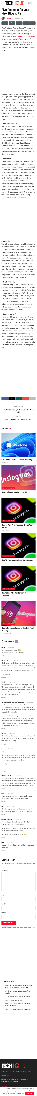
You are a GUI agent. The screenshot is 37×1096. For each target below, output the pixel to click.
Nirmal (9, 18)
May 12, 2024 (5, 495)
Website (3, 913)
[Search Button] (35, 3)
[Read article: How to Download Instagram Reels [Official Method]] (18, 613)
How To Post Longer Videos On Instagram (17, 560)
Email (3, 904)
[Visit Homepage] (14, 3)
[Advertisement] (18, 72)
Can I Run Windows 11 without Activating (16, 459)
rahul (3, 647)
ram (2, 806)
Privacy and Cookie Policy (16, 1093)
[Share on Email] (25, 23)
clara (3, 793)
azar (2, 842)
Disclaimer (15, 1081)
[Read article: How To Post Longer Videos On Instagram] (18, 545)
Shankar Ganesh (6, 819)
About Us (3, 1079)
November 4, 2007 (19, 18)
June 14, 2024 (5, 462)
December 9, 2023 (6, 598)
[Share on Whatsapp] (19, 23)
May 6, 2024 (5, 562)
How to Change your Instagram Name (15, 492)
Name (3, 895)
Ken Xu (3, 733)
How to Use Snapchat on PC (13, 1000)
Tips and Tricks (8, 455)
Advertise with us (13, 1079)
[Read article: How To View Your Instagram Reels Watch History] (18, 510)
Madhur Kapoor (6, 775)
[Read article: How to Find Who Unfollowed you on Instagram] (18, 578)
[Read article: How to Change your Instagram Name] (18, 477)
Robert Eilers (5, 660)
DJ (2, 748)
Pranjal (3, 682)
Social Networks (9, 488)
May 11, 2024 (5, 530)
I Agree (29, 1093)
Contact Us (23, 1079)
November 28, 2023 (7, 633)
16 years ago (10, 842)
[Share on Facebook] (4, 23)
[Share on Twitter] (12, 23)
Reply (4, 655)
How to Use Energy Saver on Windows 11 (17, 1009)
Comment (5, 870)
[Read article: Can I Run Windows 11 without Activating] (18, 445)
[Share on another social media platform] (32, 23)
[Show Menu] (2, 3)
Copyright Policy (5, 1081)
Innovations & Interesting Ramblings (12, 702)
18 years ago (10, 647)
